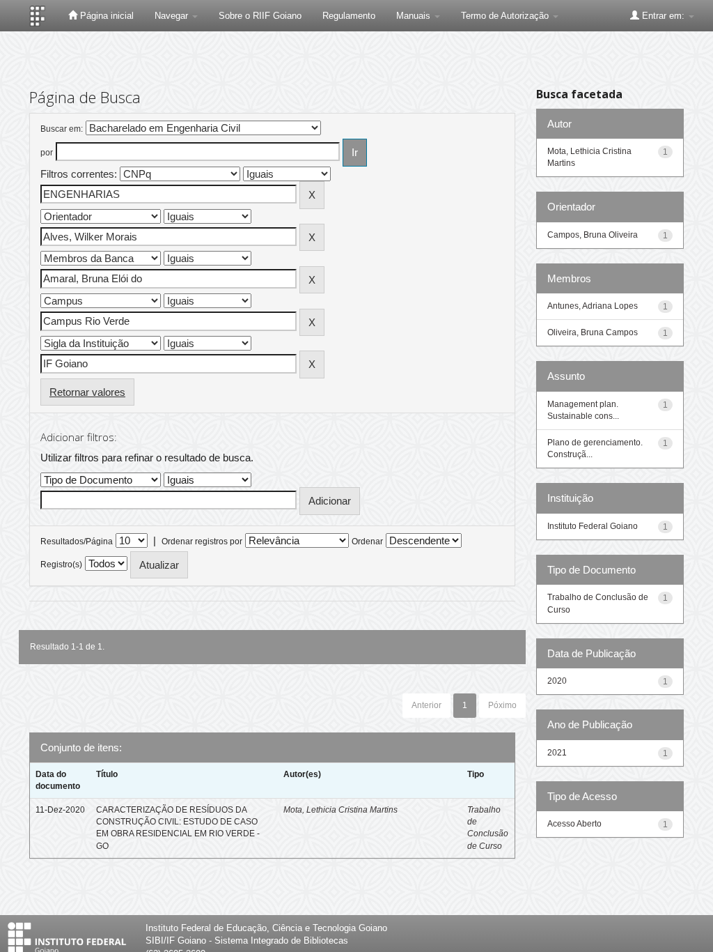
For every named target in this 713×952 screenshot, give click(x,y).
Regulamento (348, 15)
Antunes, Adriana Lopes (592, 306)
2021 (557, 753)
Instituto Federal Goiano (592, 526)
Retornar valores (87, 392)
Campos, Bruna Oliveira (592, 235)
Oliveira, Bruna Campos (592, 332)
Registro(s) (61, 564)
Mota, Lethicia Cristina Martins (340, 810)
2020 (557, 681)
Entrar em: (663, 15)
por (46, 153)
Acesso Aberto (574, 824)
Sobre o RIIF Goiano (260, 15)
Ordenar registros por (202, 541)
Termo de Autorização (506, 15)
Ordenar (367, 541)
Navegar (173, 15)
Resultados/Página (76, 541)
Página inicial (105, 15)
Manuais (414, 15)
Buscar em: (61, 129)
